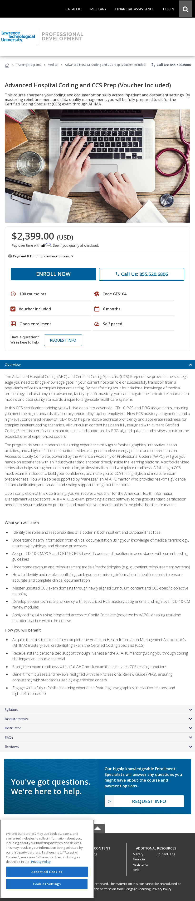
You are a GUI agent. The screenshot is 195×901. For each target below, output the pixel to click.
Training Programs (28, 65)
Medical (53, 65)
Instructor (13, 728)
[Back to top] (97, 847)
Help (136, 870)
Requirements (16, 718)
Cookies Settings (47, 884)
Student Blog (166, 854)
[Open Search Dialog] (185, 8)
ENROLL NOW (53, 273)
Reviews (12, 746)
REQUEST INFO (63, 340)
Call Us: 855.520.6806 (171, 64)
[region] (47, 859)
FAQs (9, 737)
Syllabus (11, 709)
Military (138, 854)
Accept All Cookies (46, 872)
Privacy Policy (161, 889)
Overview (13, 364)
